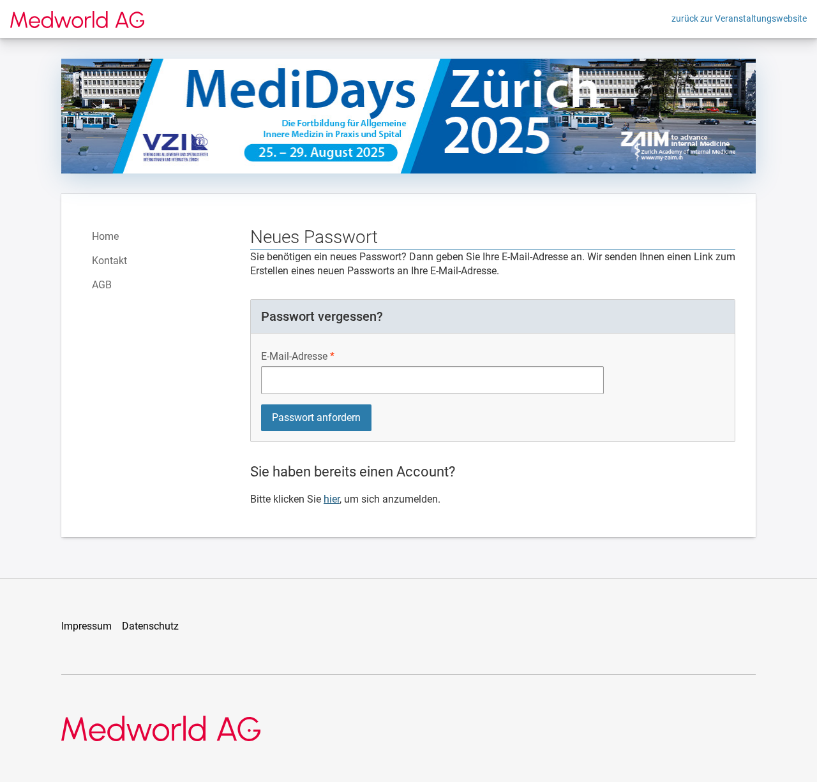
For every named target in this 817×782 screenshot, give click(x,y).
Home (105, 236)
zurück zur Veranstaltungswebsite (739, 18)
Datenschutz (150, 626)
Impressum (86, 626)
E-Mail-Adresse (294, 356)
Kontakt (109, 261)
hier (332, 499)
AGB (102, 285)
